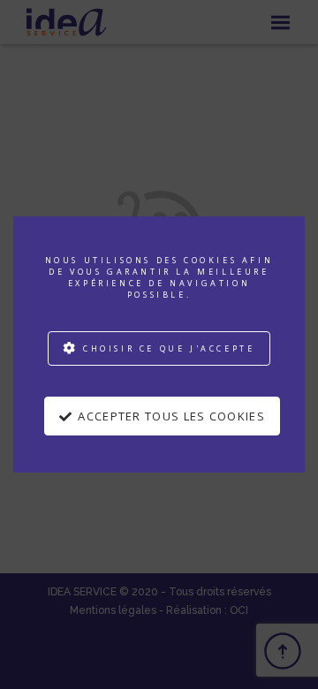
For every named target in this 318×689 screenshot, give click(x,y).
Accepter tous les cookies (171, 416)
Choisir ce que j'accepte (168, 348)
